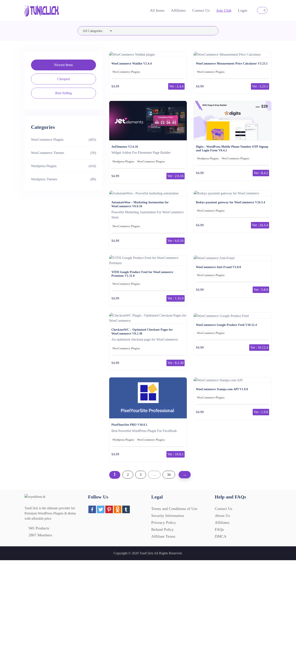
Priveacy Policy (163, 522)
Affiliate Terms (163, 536)
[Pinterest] (109, 509)
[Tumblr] (126, 509)
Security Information (167, 515)
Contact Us (201, 10)
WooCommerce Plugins (47, 139)
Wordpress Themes (44, 179)
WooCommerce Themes (47, 153)
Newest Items (63, 65)
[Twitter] (100, 509)
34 (169, 474)
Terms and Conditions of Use (174, 508)
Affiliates (178, 10)
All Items (157, 10)
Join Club (223, 10)
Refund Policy (162, 529)
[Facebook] (92, 509)
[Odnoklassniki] (117, 509)
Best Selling (63, 93)
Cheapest (63, 79)
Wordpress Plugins (44, 166)
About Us (222, 515)
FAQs (219, 529)
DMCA (220, 536)
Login (242, 10)
